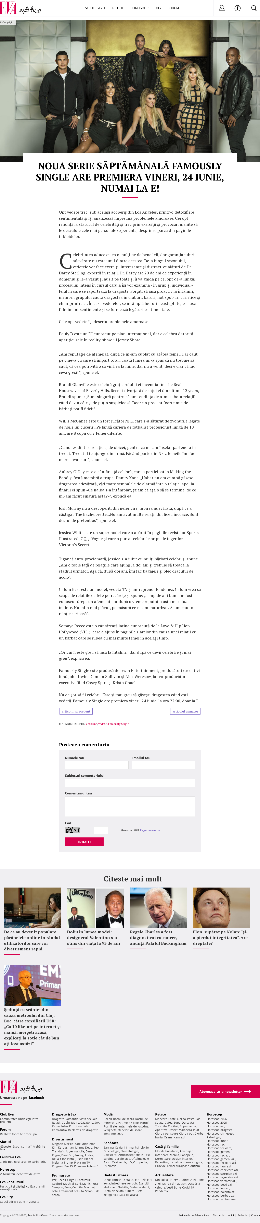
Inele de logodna (137, 1126)
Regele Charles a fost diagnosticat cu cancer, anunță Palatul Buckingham (158, 937)
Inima (130, 1147)
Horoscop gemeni (219, 1152)
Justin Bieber (84, 1159)
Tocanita (161, 1126)
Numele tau (74, 758)
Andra (89, 1155)
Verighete (110, 1130)
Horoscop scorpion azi (222, 1174)
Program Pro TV (62, 1166)
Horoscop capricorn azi (222, 1170)
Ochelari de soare (130, 1130)
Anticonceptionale (130, 1155)
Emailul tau (141, 758)
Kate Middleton (85, 1144)
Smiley (79, 1155)
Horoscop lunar (217, 1141)
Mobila (174, 1155)
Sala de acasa (128, 1195)
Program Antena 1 (86, 1166)
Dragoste (58, 1119)
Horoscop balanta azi (221, 1192)
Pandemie (162, 1191)
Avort (107, 1162)
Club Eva (7, 1114)
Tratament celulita (71, 1191)
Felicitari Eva (10, 1157)
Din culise (162, 1180)
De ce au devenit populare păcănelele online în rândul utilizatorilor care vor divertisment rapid (32, 940)
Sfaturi (5, 1142)
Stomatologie (129, 1151)
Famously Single (118, 724)
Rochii (62, 1180)
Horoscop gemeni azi (221, 1159)
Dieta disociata (114, 1191)
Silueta (129, 1191)
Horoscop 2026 (217, 1119)
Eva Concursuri (12, 1182)
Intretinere (118, 1183)
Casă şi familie (167, 1146)
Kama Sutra (60, 1126)
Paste (172, 1119)
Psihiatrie (110, 1166)
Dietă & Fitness (116, 1175)
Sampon (57, 1187)
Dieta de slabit (139, 1187)
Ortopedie (140, 1162)
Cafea (168, 1122)
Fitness (116, 1180)
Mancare (161, 1119)
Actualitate (164, 1175)
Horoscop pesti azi (219, 1184)
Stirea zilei (189, 1180)
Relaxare (146, 1180)
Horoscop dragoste (219, 1130)
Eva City (6, 1197)
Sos (198, 1119)
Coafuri (57, 1183)
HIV (130, 1162)
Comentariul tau (78, 793)
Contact (255, 1215)
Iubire (75, 1122)
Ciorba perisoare (166, 1133)
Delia (55, 1159)
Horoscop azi (215, 1126)
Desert (173, 1130)
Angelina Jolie (75, 1151)
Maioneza (185, 1130)
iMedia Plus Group (38, 1215)
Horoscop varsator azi (221, 1181)
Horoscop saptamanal (221, 1199)
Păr (54, 1180)
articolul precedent (76, 711)
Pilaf (196, 1130)
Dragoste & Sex (64, 1114)
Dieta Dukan (131, 1180)
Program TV (82, 1162)
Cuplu (66, 1122)
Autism (195, 1166)
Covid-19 (188, 1187)
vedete (102, 724)
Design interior (182, 1159)
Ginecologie (111, 1151)
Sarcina (109, 1147)
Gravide (160, 1166)
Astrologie (213, 1137)
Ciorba (181, 1119)
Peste (190, 1119)
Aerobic (132, 1183)
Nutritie (123, 1187)
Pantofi (144, 1123)
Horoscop (139, 8)
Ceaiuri (120, 1147)
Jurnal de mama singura (186, 1162)
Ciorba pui (186, 1133)
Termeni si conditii (223, 1215)
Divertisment (62, 1139)
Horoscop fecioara (219, 1148)
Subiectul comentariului (84, 775)
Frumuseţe (61, 1175)
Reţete (160, 1114)
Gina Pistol (67, 1159)
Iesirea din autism (174, 1183)
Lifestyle (98, 8)
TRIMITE (84, 841)
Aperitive (161, 1130)
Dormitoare (163, 1159)
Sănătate (111, 1143)
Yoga (107, 1183)
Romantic (71, 1119)
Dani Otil (67, 1155)
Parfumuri (84, 1180)
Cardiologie (122, 1159)
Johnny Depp (83, 1147)
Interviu (175, 1180)
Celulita (77, 1187)
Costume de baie (127, 1123)
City (158, 8)
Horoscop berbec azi (221, 1195)
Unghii (71, 1180)
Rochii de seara (123, 1119)
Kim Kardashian (63, 1147)
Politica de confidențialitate (194, 1215)
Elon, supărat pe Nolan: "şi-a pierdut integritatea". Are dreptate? (220, 937)
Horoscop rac (216, 1144)
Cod (68, 823)
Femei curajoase (178, 1166)
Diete (107, 1180)
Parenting (161, 1162)
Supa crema (188, 1126)
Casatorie (86, 1122)
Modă (108, 1114)
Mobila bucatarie (166, 1151)
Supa (177, 1122)
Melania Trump (62, 1162)
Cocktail (173, 1126)
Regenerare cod (150, 830)
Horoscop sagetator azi (222, 1177)
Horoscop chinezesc (220, 1133)
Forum (173, 8)
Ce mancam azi (174, 1137)
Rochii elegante (114, 1126)
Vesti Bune (174, 1187)
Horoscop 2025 (217, 1122)
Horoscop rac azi (218, 1155)
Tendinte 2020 (113, 1134)
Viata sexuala (88, 1119)
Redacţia (242, 1215)
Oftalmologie (140, 1159)
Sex (96, 1122)
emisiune (91, 724)
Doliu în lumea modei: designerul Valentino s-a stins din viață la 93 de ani (93, 937)
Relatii (56, 1122)
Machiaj (68, 1183)
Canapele (186, 1155)
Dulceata (188, 1122)
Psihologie (142, 1147)
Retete (118, 8)
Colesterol (110, 1155)
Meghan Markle (62, 1144)
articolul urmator (185, 711)
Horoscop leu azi (218, 1188)
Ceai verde (119, 1162)
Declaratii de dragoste (83, 1130)
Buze (67, 1187)
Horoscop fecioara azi (221, 1163)
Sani (78, 1183)
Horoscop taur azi (219, 1166)
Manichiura (90, 1183)
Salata (159, 1122)
